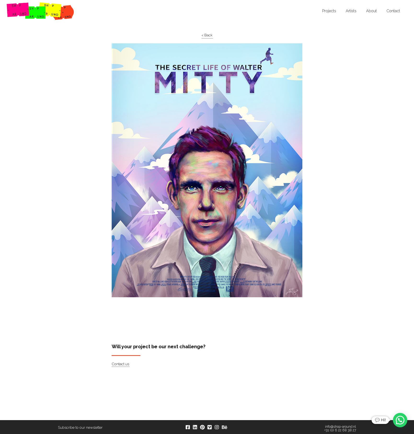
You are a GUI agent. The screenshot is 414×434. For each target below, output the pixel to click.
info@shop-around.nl (340, 426)
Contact (393, 11)
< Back (207, 35)
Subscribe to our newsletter (80, 427)
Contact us (120, 364)
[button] (400, 420)
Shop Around (22, 4)
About (371, 11)
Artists (351, 11)
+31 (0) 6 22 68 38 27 (340, 430)
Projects (329, 11)
